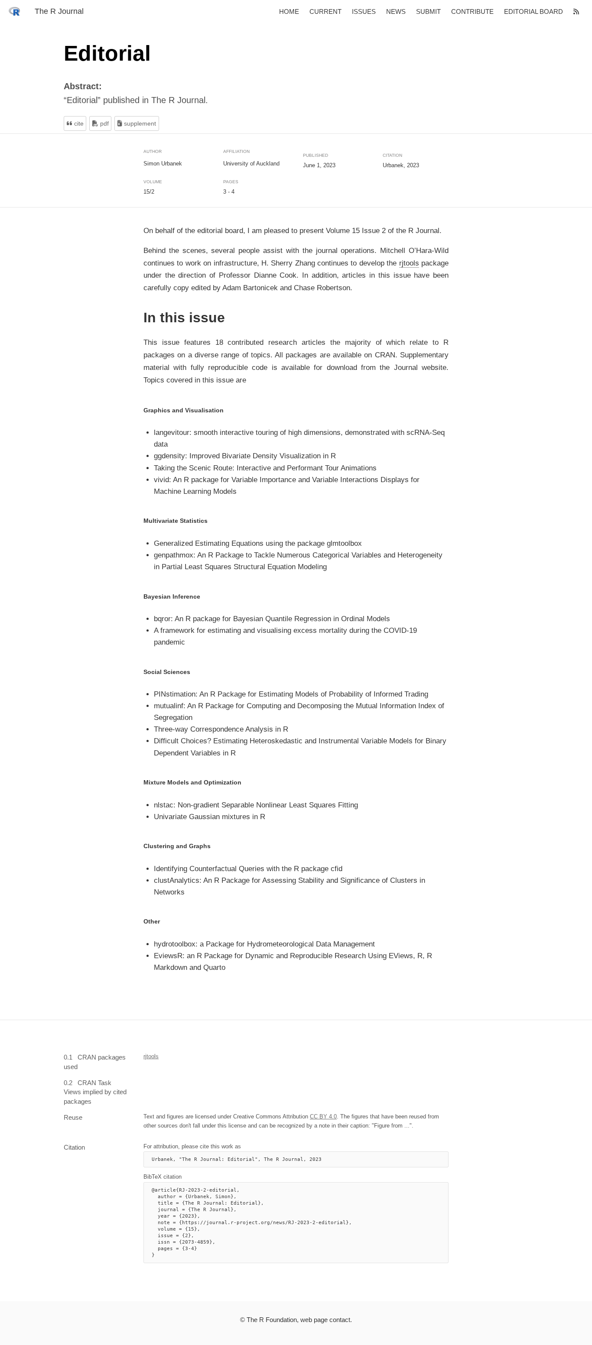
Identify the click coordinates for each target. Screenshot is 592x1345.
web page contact (325, 1319)
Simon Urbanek (162, 163)
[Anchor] (137, 317)
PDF (103, 123)
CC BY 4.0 (323, 1116)
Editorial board (533, 11)
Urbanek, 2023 (401, 165)
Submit (428, 11)
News (396, 11)
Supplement (139, 123)
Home (289, 11)
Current (325, 11)
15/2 (148, 191)
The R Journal (59, 11)
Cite (78, 123)
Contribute (472, 11)
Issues (364, 11)
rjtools (409, 263)
